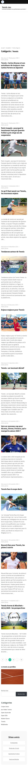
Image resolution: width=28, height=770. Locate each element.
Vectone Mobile (14, 759)
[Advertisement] (14, 27)
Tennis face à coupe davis (11, 489)
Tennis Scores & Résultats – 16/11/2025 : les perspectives (13, 606)
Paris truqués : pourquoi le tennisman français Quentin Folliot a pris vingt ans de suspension (12, 131)
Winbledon (4, 724)
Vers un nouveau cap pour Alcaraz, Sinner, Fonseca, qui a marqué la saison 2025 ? (13, 428)
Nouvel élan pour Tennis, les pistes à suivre (13, 546)
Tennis (3, 721)
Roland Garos (5, 718)
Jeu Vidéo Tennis (6, 709)
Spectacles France (14, 754)
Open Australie (6, 712)
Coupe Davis (5, 706)
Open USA (4, 715)
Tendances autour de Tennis (12, 251)
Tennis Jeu (6, 7)
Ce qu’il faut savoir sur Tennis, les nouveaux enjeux (13, 192)
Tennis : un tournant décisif (12, 368)
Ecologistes (14, 743)
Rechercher (4, 691)
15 (22, 660)
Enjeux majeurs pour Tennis (12, 310)
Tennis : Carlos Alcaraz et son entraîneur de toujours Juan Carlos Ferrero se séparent (13, 65)
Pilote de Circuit (14, 748)
